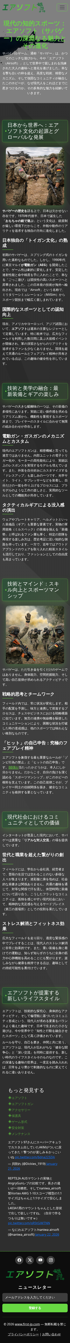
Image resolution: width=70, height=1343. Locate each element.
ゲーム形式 (19, 1122)
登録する (35, 1308)
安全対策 (18, 1128)
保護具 (16, 1116)
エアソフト (19, 1098)
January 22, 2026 (47, 1234)
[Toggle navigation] (62, 7)
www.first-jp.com (27, 1324)
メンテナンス (21, 1134)
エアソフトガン (22, 1104)
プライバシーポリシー (23, 1334)
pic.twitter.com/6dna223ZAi (35, 1157)
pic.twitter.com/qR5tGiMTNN (29, 1223)
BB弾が (14, 767)
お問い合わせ (51, 1334)
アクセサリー (21, 1110)
